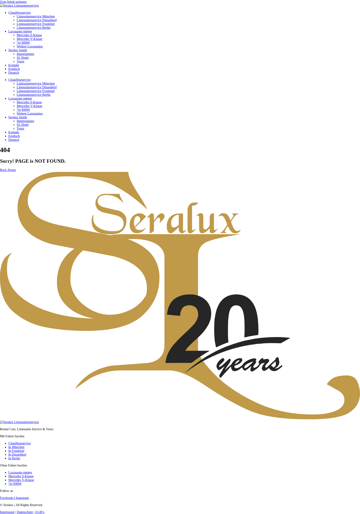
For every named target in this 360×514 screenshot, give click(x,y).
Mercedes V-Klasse (29, 39)
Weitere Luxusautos (30, 46)
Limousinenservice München (36, 16)
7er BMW (23, 42)
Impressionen (25, 54)
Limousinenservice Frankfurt (36, 24)
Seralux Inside (17, 50)
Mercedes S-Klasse (29, 35)
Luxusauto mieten (20, 31)
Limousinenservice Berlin (33, 27)
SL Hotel (23, 57)
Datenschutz (25, 512)
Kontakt (13, 65)
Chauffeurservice (19, 12)
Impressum (7, 512)
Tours (20, 61)
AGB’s (39, 512)
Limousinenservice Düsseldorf (37, 20)
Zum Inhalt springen (13, 2)
